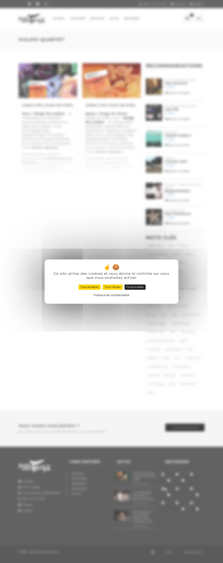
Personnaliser (135, 287)
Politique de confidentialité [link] (111, 295)
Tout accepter (89, 287)
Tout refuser (112, 287)
